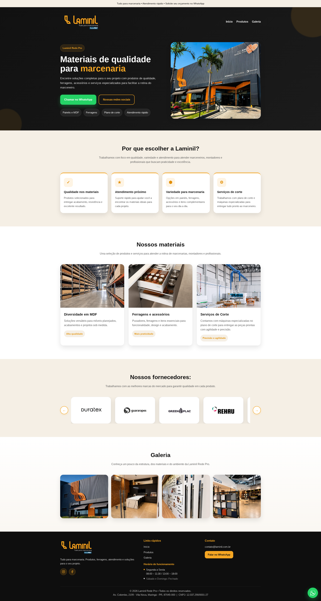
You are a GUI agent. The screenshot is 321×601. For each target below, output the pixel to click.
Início (229, 21)
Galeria (256, 21)
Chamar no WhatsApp (78, 99)
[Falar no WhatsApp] (313, 593)
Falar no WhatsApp (219, 554)
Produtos (242, 21)
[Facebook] (72, 571)
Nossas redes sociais (116, 99)
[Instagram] (63, 571)
